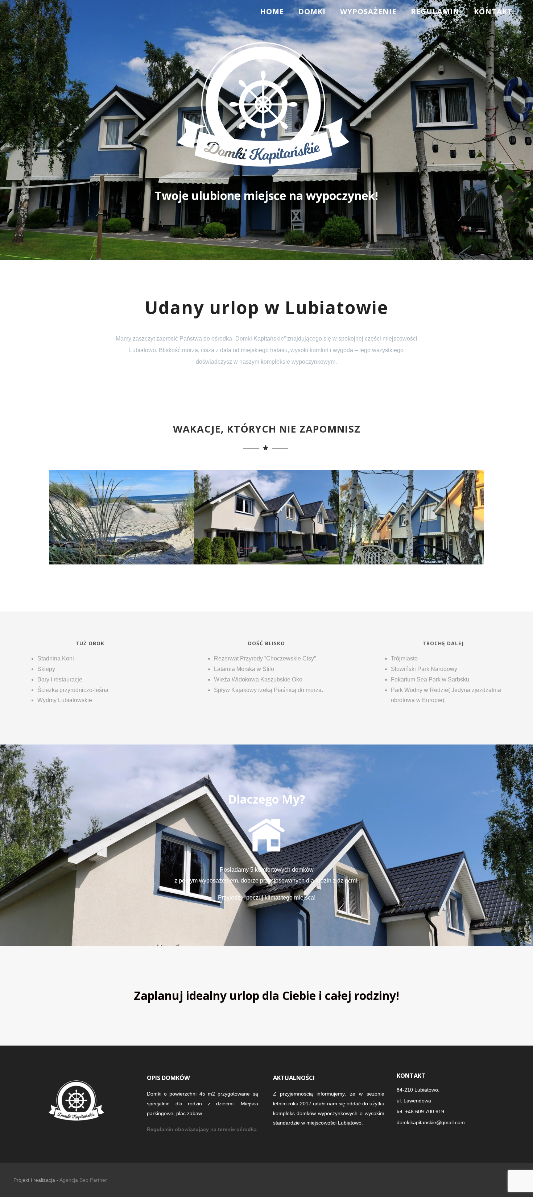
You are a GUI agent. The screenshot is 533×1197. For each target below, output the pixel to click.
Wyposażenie (368, 11)
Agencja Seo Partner (83, 1180)
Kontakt (493, 11)
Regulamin (435, 11)
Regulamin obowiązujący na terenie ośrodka (202, 1129)
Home (272, 11)
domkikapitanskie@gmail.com (431, 1122)
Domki (312, 11)
